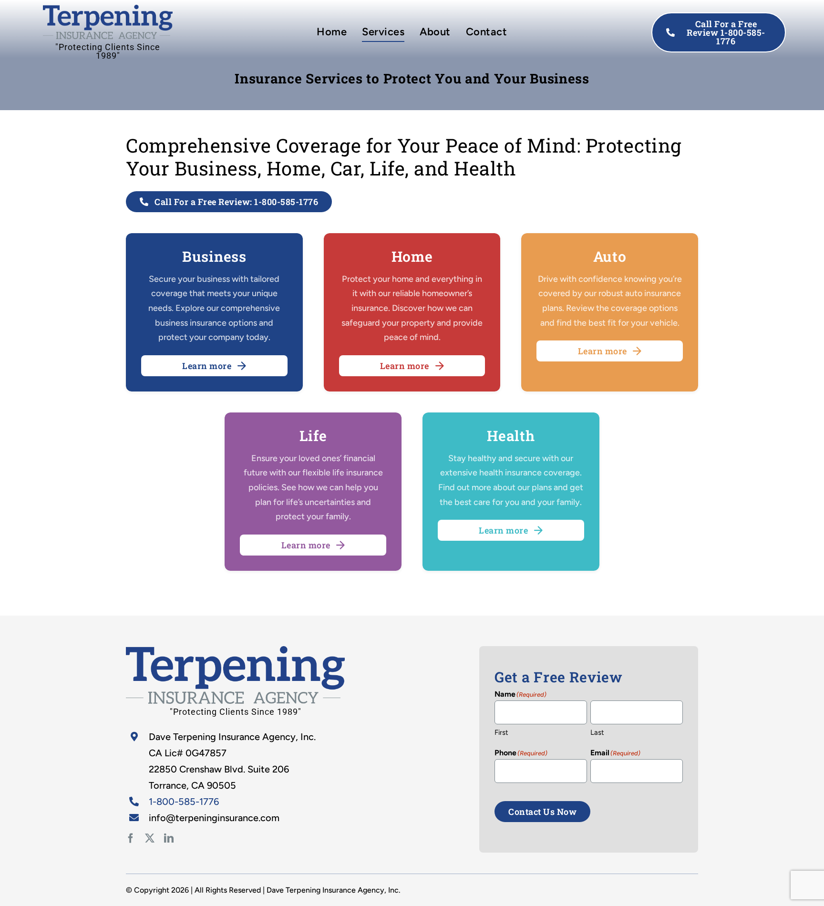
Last (597, 732)
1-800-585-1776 (184, 801)
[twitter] (149, 838)
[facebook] (130, 838)
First (501, 732)
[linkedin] (169, 838)
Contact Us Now (542, 811)
